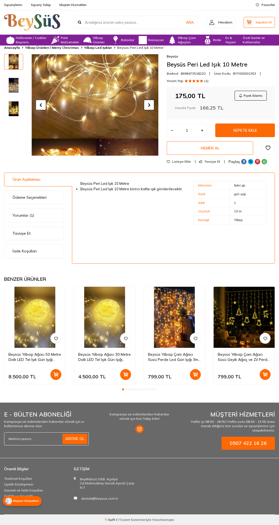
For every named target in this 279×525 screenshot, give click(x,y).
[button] (41, 105)
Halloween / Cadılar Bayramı (31, 40)
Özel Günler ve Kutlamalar (254, 40)
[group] (95, 105)
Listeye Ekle (181, 161)
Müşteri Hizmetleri (72, 5)
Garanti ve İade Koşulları (23, 490)
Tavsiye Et (212, 161)
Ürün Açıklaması (26, 179)
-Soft (110, 520)
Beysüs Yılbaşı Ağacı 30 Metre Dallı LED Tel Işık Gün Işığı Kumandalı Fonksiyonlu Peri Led (104, 357)
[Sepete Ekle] (55, 374)
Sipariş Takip (41, 5)
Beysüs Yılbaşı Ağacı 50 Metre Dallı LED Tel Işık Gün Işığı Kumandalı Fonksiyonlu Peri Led (34, 357)
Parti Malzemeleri (70, 40)
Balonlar (127, 40)
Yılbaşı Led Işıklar (98, 48)
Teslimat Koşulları (18, 478)
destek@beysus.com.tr (99, 498)
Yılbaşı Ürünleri (99, 40)
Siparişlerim (13, 5)
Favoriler (268, 5)
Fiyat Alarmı (253, 95)
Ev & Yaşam (230, 40)
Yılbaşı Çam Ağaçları (187, 40)
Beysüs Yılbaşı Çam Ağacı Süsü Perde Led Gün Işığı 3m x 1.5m (173, 357)
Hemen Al (210, 148)
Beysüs (172, 56)
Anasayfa (12, 48)
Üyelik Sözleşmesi (18, 484)
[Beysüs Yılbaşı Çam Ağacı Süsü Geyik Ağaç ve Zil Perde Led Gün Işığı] (244, 317)
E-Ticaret (123, 520)
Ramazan (156, 40)
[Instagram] (139, 429)
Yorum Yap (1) (187, 81)
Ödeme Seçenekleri (30, 197)
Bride (217, 40)
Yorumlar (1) (23, 215)
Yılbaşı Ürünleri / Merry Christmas (52, 48)
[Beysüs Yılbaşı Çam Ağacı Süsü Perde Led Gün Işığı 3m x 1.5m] (174, 317)
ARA (190, 22)
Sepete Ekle (245, 130)
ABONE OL (74, 438)
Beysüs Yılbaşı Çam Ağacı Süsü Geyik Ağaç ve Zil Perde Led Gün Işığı (243, 357)
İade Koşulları (25, 251)
